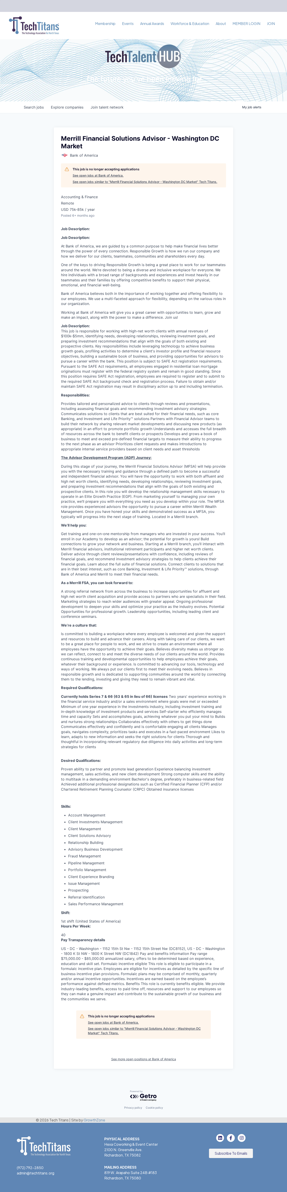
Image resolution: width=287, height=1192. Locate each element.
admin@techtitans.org (35, 1173)
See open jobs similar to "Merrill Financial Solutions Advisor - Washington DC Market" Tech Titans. (145, 182)
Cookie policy (154, 1107)
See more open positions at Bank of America (143, 1059)
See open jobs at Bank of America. (98, 175)
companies (67, 107)
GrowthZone (94, 1120)
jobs (34, 107)
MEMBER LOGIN (246, 23)
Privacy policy (133, 1107)
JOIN (271, 23)
